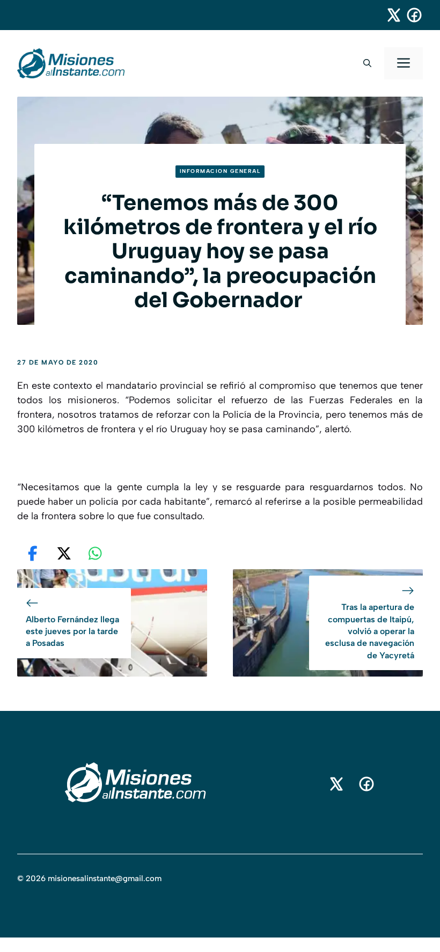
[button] (367, 63)
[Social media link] (389, 15)
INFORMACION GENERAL (220, 171)
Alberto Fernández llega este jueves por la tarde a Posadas (72, 631)
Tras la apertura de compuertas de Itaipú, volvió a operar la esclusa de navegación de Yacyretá (369, 631)
